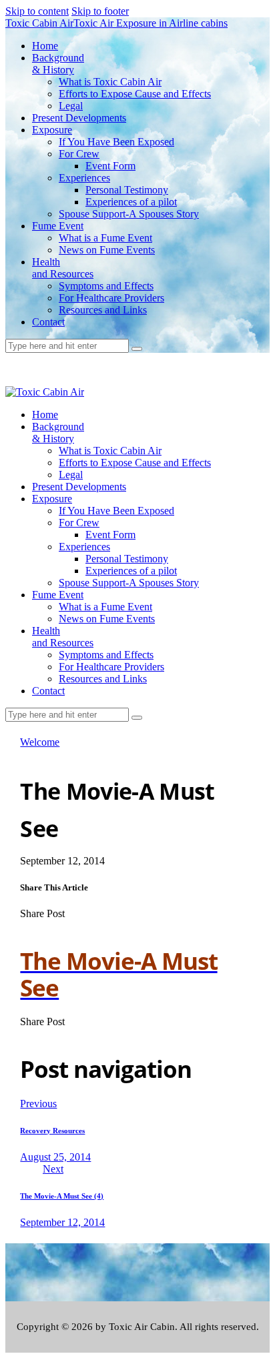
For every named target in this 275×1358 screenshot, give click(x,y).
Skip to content (37, 11)
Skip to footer (100, 11)
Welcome (39, 742)
